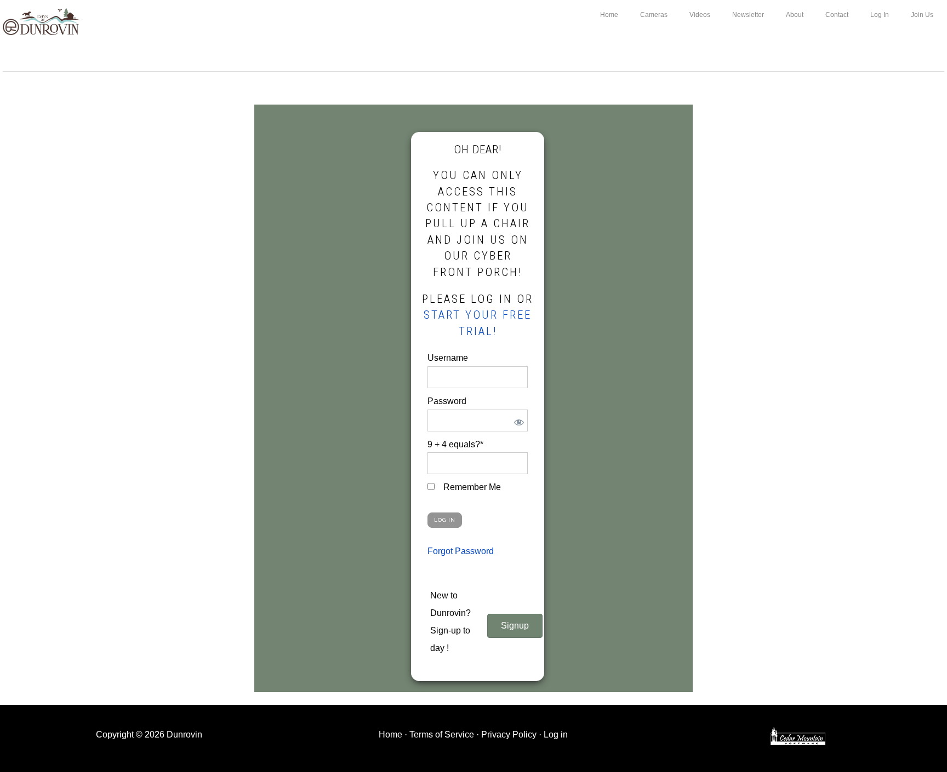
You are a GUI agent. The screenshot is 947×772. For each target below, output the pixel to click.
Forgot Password (460, 551)
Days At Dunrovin (41, 20)
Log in (556, 734)
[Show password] (517, 420)
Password (446, 401)
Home (390, 734)
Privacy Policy (509, 734)
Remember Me (471, 487)
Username (447, 357)
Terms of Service (441, 734)
